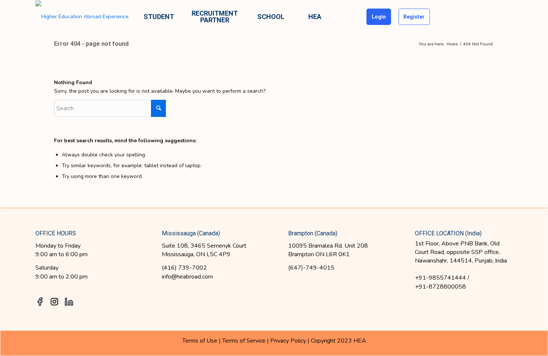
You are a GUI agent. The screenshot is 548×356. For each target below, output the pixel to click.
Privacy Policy (289, 341)
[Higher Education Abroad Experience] (82, 16)
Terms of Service (243, 341)
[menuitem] (159, 16)
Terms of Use (199, 341)
